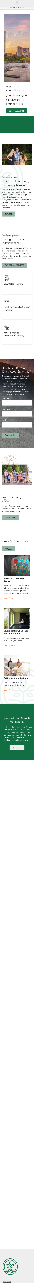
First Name (6, 398)
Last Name (6, 409)
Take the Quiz (10, 435)
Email (4, 420)
